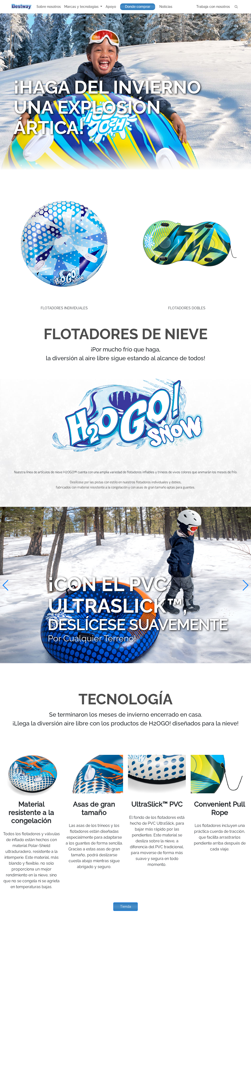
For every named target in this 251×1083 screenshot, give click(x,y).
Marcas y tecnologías (82, 7)
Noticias (165, 7)
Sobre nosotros (49, 7)
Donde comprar (137, 7)
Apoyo (111, 7)
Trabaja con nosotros (213, 7)
